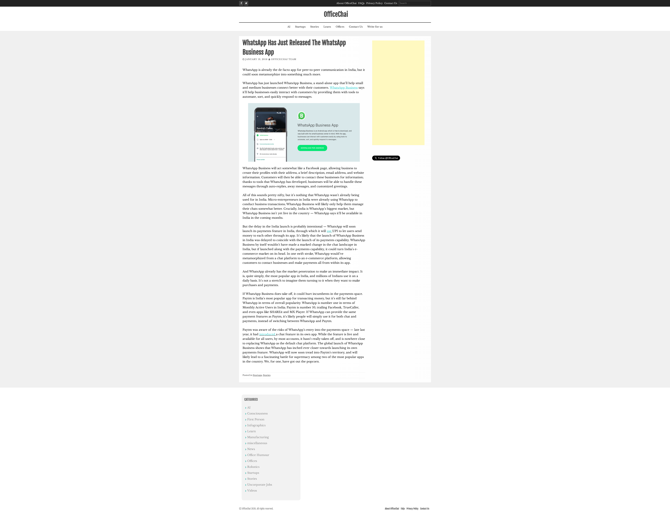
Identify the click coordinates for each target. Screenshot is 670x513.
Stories (314, 26)
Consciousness (257, 413)
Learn (327, 26)
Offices (340, 26)
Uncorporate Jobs (259, 484)
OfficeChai (336, 14)
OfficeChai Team (283, 59)
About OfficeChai (346, 3)
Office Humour (258, 455)
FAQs (361, 3)
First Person (255, 419)
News (251, 449)
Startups (300, 26)
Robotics (253, 467)
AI (288, 26)
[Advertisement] (398, 92)
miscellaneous (257, 443)
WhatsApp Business (344, 87)
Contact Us (390, 3)
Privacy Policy (374, 3)
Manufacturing (258, 437)
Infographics (256, 425)
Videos (252, 490)
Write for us (374, 26)
